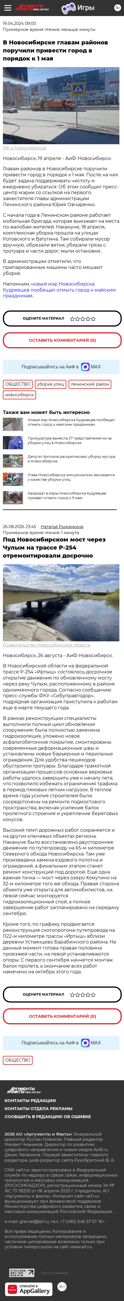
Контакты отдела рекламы (38, 1108)
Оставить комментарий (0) (62, 340)
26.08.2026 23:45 (19, 526)
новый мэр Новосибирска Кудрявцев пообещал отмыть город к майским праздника (59, 290)
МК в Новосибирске (24, 148)
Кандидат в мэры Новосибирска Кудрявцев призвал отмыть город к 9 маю (67, 495)
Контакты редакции (30, 1100)
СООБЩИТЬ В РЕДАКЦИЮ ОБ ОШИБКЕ (48, 1116)
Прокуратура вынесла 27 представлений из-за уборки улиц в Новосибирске (70, 440)
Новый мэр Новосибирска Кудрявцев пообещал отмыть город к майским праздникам (71, 422)
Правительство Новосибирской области (47, 645)
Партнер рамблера (54, 1273)
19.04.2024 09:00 (19, 23)
